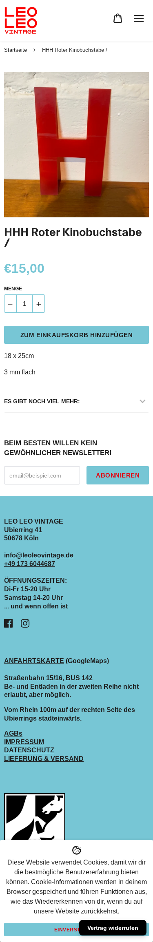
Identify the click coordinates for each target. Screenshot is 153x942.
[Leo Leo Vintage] (20, 20)
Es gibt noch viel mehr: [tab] (42, 401)
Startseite (15, 50)
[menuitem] (118, 18)
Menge (13, 289)
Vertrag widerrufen (112, 927)
